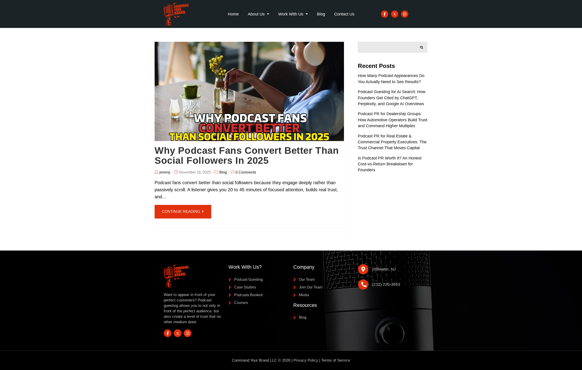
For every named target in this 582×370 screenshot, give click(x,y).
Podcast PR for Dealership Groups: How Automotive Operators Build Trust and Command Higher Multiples (392, 120)
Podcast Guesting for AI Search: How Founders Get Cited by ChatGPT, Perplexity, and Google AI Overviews (391, 97)
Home (233, 14)
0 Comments (246, 172)
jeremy (164, 172)
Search (421, 46)
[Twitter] (394, 14)
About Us (256, 14)
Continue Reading (181, 211)
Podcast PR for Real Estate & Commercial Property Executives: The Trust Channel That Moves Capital (392, 142)
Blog (321, 14)
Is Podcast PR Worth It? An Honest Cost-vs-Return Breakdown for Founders (389, 164)
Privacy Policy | (307, 360)
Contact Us (344, 14)
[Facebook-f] (384, 14)
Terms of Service (335, 360)
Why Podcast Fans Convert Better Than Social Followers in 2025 (247, 155)
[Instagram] (404, 14)
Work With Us (290, 14)
